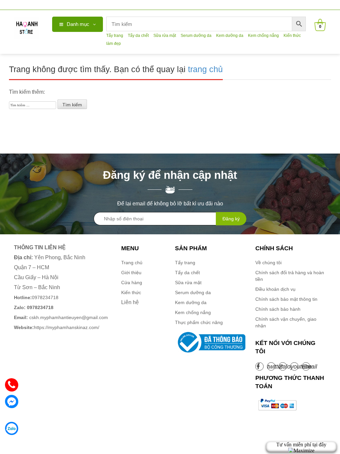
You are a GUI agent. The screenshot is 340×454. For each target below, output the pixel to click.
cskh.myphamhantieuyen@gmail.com (61, 317)
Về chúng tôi (268, 262)
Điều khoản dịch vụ (275, 289)
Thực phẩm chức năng (199, 322)
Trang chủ (131, 262)
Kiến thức (131, 292)
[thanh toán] (276, 404)
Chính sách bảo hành (277, 309)
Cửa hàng (131, 282)
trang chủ (205, 69)
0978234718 (36, 297)
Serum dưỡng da (196, 35)
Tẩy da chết (138, 35)
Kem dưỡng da (229, 35)
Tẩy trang (114, 35)
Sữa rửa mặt (164, 35)
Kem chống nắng (263, 35)
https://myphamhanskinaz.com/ (57, 327)
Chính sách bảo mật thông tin (286, 299)
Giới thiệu (131, 272)
